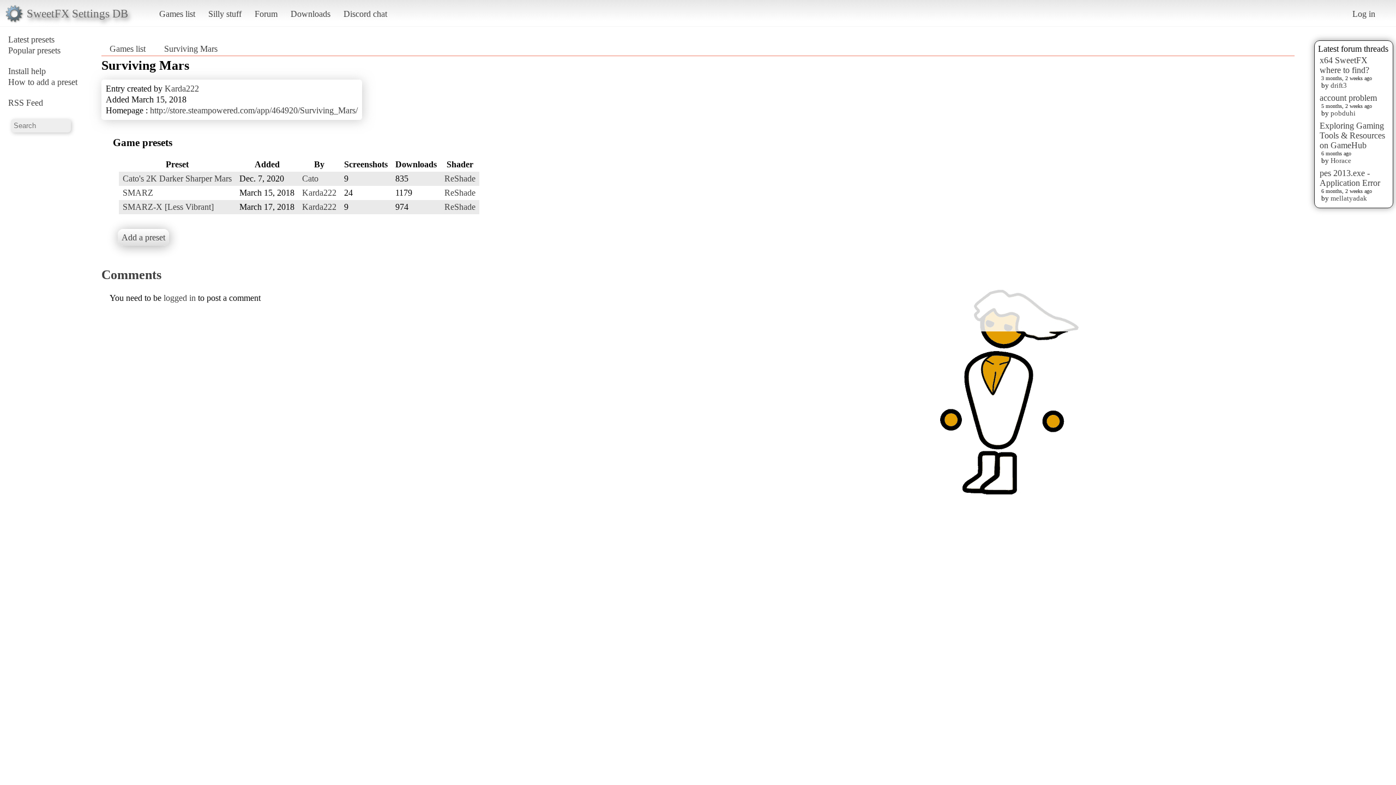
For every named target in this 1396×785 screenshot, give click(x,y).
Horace (1341, 160)
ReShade (460, 178)
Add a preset (143, 237)
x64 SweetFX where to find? (1344, 65)
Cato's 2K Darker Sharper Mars (177, 178)
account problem (1348, 97)
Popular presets (34, 50)
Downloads (310, 14)
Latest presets (31, 39)
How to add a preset (42, 82)
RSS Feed (25, 102)
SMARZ (138, 192)
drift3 (1339, 85)
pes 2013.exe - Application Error (1350, 178)
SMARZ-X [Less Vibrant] (168, 207)
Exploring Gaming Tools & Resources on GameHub (1352, 135)
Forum (266, 14)
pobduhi (1343, 113)
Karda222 (182, 88)
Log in (1363, 14)
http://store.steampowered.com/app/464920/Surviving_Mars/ (254, 110)
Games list (177, 14)
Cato (310, 178)
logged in (180, 298)
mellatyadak (1349, 198)
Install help (27, 71)
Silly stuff (225, 14)
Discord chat (365, 14)
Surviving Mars (191, 48)
